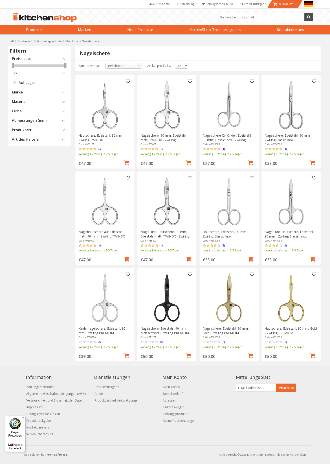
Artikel (99, 393)
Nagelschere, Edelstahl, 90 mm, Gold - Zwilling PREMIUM (226, 330)
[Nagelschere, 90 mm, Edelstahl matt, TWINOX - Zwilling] (167, 104)
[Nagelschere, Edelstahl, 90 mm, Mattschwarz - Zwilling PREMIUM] (167, 297)
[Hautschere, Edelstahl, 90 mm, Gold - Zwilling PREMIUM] (291, 297)
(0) (99, 342)
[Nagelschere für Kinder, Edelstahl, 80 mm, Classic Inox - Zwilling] (229, 104)
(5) (223, 245)
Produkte (34, 29)
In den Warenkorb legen (126, 162)
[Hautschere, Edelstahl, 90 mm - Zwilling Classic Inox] (229, 201)
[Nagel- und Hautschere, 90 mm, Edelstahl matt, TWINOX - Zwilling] (167, 201)
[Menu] (22, 418)
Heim (12, 42)
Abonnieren (286, 387)
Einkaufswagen (174, 407)
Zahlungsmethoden (40, 387)
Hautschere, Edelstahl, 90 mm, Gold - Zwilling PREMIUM (291, 330)
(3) (285, 245)
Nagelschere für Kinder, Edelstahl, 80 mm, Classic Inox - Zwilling (227, 137)
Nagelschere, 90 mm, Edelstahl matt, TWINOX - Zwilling (163, 137)
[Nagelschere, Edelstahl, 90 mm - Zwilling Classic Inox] (291, 104)
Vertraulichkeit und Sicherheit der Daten (55, 400)
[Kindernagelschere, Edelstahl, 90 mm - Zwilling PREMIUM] (105, 297)
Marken (84, 29)
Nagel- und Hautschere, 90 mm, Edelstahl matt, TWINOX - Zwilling (165, 234)
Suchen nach (308, 17)
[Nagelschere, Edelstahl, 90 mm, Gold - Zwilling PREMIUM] (229, 297)
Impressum (34, 407)
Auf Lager (27, 82)
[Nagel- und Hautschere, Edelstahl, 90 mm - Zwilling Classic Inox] (291, 201)
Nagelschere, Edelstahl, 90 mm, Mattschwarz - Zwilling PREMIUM (165, 330)
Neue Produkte (140, 29)
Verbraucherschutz (39, 434)
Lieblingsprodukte (175, 414)
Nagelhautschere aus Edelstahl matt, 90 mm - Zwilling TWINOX (102, 234)
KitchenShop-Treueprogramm (215, 29)
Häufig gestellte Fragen (43, 414)
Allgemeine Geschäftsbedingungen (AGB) (56, 393)
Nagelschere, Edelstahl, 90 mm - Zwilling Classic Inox (288, 137)
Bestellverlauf (173, 393)
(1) (161, 149)
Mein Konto (171, 387)
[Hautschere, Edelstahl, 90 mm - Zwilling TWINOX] (105, 104)
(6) (99, 149)
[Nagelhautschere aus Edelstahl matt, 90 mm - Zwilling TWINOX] (105, 201)
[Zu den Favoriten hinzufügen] (128, 81)
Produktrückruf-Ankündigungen (117, 400)
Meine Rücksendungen (179, 420)
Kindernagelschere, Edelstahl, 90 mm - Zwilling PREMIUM (102, 330)
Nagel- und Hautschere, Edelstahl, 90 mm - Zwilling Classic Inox (289, 234)
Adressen (169, 400)
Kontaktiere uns (290, 29)
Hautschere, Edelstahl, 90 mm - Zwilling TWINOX (101, 137)
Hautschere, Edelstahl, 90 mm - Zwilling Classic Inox (225, 234)
